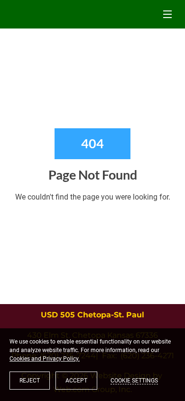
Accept (76, 380)
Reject (29, 380)
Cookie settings (134, 380)
